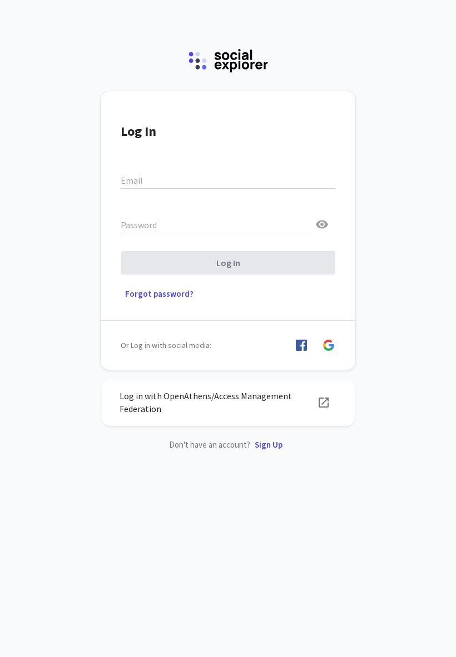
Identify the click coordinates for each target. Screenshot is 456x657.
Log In (228, 262)
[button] (301, 345)
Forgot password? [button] (159, 293)
